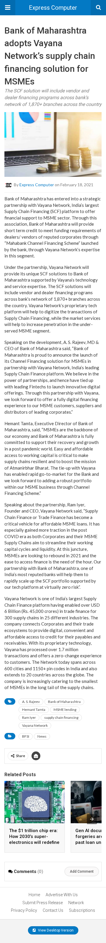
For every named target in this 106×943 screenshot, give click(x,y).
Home (34, 894)
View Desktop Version (55, 930)
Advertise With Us (62, 894)
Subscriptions (82, 910)
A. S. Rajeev (31, 701)
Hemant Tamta (33, 709)
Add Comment (82, 871)
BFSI (25, 736)
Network (76, 902)
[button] (7, 7)
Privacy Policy (24, 910)
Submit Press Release (42, 902)
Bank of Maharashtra (64, 701)
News (42, 736)
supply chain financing (61, 717)
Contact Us (53, 910)
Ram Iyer (29, 717)
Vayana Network (35, 725)
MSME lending (65, 709)
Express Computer (53, 7)
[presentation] (92, 819)
